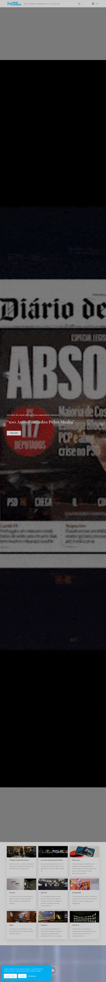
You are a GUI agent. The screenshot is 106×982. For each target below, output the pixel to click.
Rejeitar (22, 976)
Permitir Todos (10, 976)
